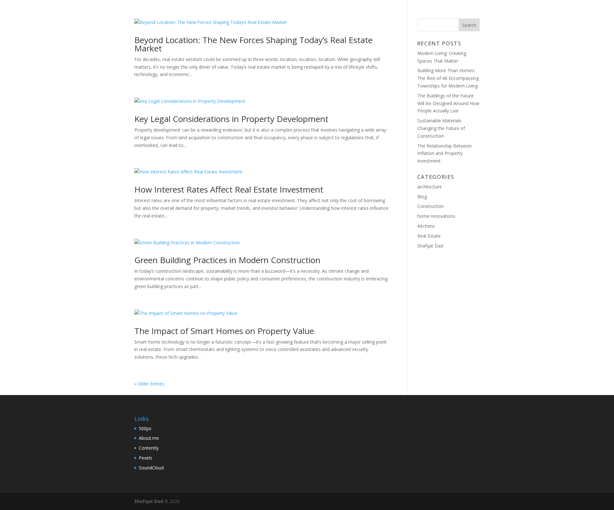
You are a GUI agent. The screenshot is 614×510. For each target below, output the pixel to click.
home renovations (436, 216)
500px (145, 428)
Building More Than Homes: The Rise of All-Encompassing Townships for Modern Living (448, 78)
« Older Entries (149, 384)
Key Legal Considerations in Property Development (231, 119)
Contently (149, 448)
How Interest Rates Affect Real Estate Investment (228, 189)
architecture (429, 187)
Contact (452, 13)
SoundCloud (151, 468)
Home (398, 13)
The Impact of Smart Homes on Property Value (224, 331)
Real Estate (429, 236)
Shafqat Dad (430, 246)
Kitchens (426, 226)
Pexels (145, 458)
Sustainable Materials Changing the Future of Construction (441, 128)
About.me (149, 438)
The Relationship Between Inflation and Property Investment (444, 153)
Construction (430, 206)
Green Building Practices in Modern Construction (227, 260)
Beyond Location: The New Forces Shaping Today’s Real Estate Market (253, 44)
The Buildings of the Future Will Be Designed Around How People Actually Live (448, 103)
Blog (422, 13)
